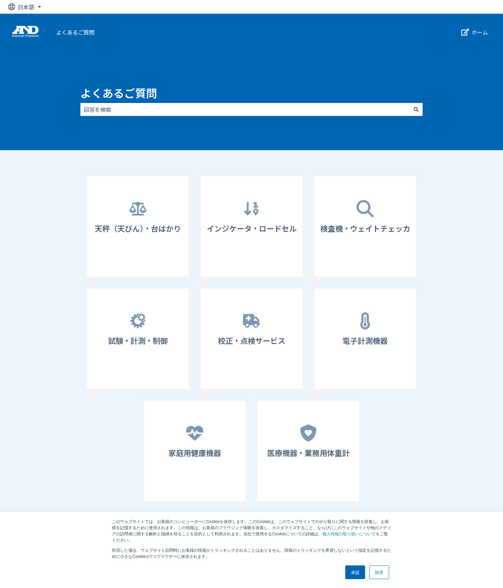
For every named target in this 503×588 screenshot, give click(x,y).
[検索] (416, 109)
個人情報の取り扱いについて (349, 533)
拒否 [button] (379, 572)
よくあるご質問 (75, 32)
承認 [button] (355, 572)
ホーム (480, 32)
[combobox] (245, 109)
